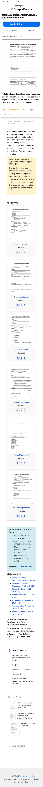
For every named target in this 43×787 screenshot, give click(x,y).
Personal (33, 1)
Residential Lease (21, 244)
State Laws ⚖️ (16, 674)
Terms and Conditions (27, 776)
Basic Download (12, 30)
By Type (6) (15, 665)
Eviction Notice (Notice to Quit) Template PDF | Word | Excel (26, 705)
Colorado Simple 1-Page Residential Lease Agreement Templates (25, 715)
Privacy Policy (13, 776)
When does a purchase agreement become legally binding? (20, 657)
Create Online (16, 24)
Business (21, 1)
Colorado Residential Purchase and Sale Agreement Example (22, 681)
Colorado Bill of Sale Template (28, 724)
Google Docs (31, 30)
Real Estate (7, 1)
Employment (20, 6)
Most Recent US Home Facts (21, 669)
